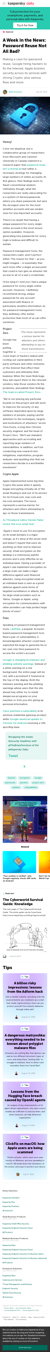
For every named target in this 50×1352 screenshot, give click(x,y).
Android (9, 32)
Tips (26, 977)
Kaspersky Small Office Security (15, 1224)
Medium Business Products (15, 1238)
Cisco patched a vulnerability (20, 711)
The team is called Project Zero (21, 392)
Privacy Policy (9, 1308)
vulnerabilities (31, 787)
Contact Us (6, 1317)
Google (38, 778)
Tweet (13, 756)
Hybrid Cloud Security (11, 1293)
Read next (9, 893)
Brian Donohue (15, 92)
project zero (38, 782)
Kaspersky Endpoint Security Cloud (17, 1228)
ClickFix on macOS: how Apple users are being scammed (25, 1148)
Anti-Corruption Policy (23, 1308)
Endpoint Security (10, 1288)
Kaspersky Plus (8, 1202)
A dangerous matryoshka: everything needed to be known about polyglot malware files (25, 1041)
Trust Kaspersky (21, 1319)
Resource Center (39, 1317)
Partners (23, 1317)
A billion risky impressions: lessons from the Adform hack (25, 987)
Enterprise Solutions (12, 1268)
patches (24, 782)
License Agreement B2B (30, 1310)
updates (16, 787)
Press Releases (9, 1319)
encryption (25, 778)
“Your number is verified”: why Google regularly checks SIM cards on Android (19, 878)
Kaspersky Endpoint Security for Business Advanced (24, 1258)
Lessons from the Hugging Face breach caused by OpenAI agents (25, 1096)
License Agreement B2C (12, 1310)
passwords (10, 782)
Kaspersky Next (9, 1245)
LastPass (15, 629)
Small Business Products (14, 1217)
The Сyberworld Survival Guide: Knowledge (23, 902)
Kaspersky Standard (10, 1198)
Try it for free (25, 25)
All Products (7, 1232)
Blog (30, 1317)
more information (30, 1341)
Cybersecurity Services (12, 1280)
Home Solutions (10, 1191)
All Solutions (7, 1211)
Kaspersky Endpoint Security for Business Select (23, 1254)
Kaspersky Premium (10, 1206)
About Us (15, 1317)
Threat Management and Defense (17, 1284)
